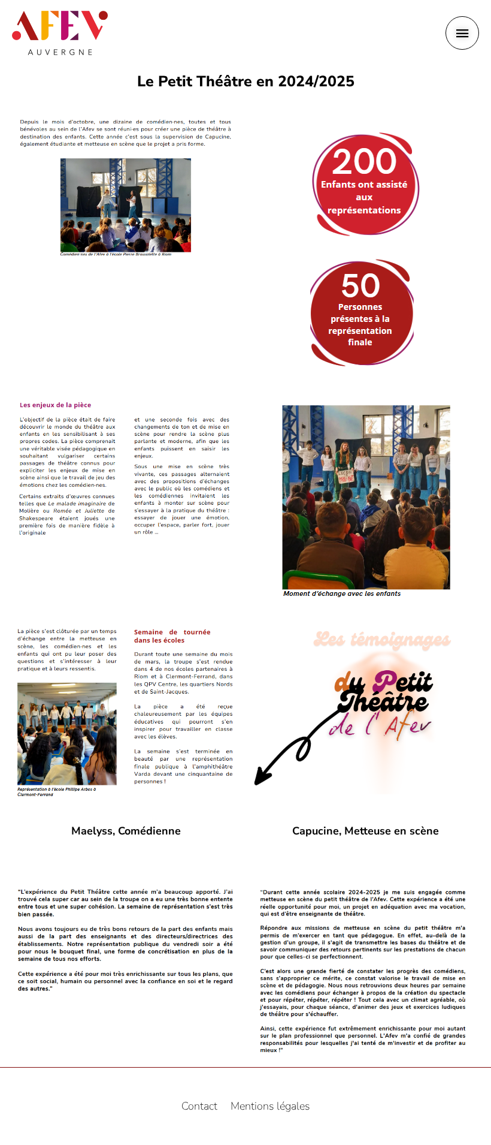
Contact (199, 1106)
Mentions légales (270, 1106)
